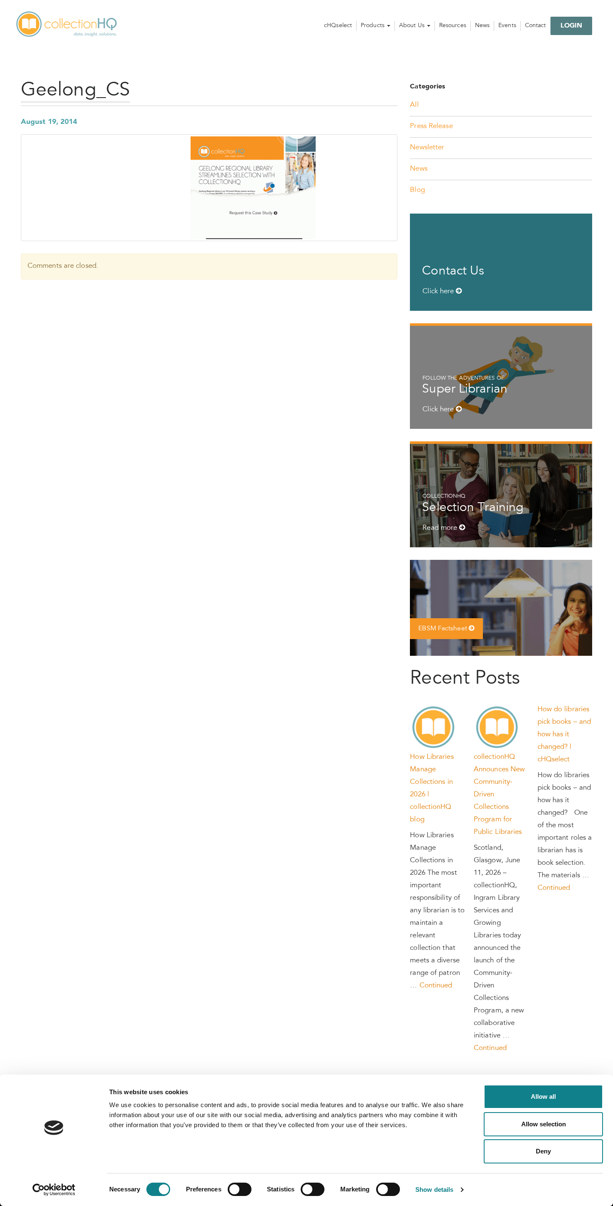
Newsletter (427, 147)
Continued (436, 985)
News (482, 26)
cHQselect (338, 26)
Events (507, 26)
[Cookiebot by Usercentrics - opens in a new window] (54, 1189)
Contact (535, 26)
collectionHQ (67, 24)
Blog (417, 190)
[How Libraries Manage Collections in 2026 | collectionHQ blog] (433, 727)
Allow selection (543, 1124)
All (414, 105)
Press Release (431, 126)
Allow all (543, 1096)
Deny (543, 1151)
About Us (412, 26)
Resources (452, 26)
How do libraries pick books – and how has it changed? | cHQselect (564, 734)
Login (571, 26)
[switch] (239, 1189)
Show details (434, 1189)
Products (373, 26)
